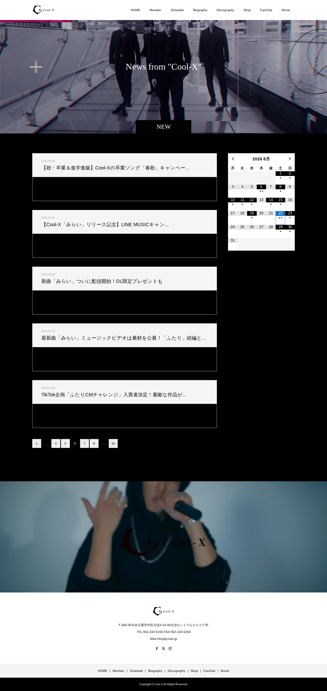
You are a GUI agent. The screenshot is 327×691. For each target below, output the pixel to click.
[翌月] (290, 159)
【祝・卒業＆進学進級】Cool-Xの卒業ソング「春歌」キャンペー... (115, 168)
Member (155, 10)
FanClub (266, 10)
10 (113, 443)
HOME (135, 10)
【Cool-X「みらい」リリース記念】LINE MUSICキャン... (105, 224)
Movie (286, 10)
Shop (247, 10)
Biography (200, 10)
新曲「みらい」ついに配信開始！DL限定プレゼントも (102, 281)
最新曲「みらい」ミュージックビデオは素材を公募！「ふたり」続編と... (123, 338)
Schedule (177, 10)
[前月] (233, 159)
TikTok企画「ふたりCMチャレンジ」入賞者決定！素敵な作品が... (113, 394)
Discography (225, 10)
